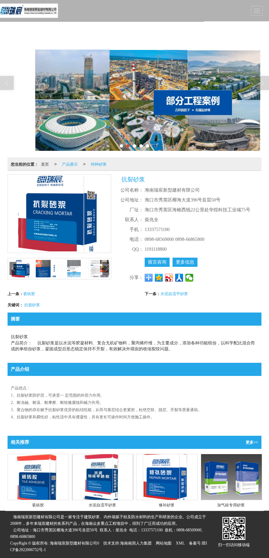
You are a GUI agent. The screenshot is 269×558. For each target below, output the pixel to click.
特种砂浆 (99, 164)
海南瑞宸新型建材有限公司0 (74, 543)
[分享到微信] (189, 278)
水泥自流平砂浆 (174, 293)
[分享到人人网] (179, 278)
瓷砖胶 (29, 293)
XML (180, 543)
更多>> (252, 442)
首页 (45, 164)
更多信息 (185, 262)
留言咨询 (157, 262)
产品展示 (70, 164)
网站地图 (164, 543)
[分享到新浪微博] (169, 278)
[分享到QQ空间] (159, 278)
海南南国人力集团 (136, 543)
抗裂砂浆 (32, 304)
